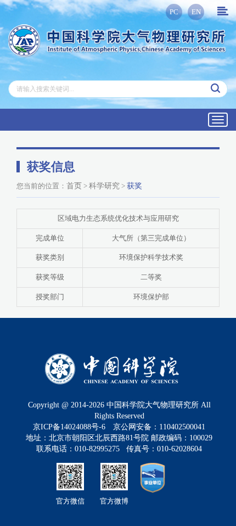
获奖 (134, 186)
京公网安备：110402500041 (159, 427)
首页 (74, 186)
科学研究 (104, 186)
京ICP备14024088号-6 (69, 427)
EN (196, 12)
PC (174, 12)
